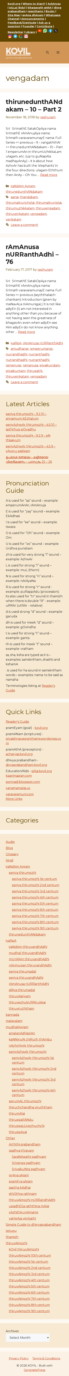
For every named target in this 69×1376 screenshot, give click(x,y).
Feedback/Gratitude (22, 22)
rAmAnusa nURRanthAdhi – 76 (32, 254)
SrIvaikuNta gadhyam (28, 1169)
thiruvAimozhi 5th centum (29, 1286)
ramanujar (14, 365)
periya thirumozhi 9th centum (35, 928)
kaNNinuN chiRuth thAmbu (30, 1039)
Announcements (32, 18)
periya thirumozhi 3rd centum (35, 891)
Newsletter (15, 32)
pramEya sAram (21, 1181)
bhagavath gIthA (40, 7)
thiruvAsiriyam (20, 996)
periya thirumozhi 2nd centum (35, 885)
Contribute (44, 26)
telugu (11, 1231)
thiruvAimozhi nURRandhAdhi (32, 1200)
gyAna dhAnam (33, 15)
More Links (14, 799)
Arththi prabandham (24, 1144)
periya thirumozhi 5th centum (35, 903)
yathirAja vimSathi (22, 1218)
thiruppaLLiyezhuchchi (26, 1126)
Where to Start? (34, 3)
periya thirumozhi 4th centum (35, 897)
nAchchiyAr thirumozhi (26, 1045)
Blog (9, 848)
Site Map (14, 15)
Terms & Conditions (46, 1358)
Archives (12, 1331)
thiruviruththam (21, 1008)
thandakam (29, 197)
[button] (47, 52)
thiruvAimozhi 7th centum (29, 1299)
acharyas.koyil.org (19, 754)
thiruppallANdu (21, 1120)
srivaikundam (49, 365)
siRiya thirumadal (22, 990)
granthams (35, 11)
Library (30, 32)
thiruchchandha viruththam (30, 1107)
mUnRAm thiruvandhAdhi (29, 959)
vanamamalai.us (18, 788)
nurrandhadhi (16, 354)
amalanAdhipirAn (22, 1033)
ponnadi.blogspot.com (23, 782)
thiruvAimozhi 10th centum (30, 1255)
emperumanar (41, 349)
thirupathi (34, 371)
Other (10, 1138)
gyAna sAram (19, 1175)
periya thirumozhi (22, 873)
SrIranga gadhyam (26, 1163)
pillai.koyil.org (41, 771)
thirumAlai (17, 1113)
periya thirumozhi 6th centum (35, 910)
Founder (28, 26)
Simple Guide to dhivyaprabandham (33, 1224)
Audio (10, 842)
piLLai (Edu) (17, 7)
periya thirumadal (22, 971)
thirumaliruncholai (20, 203)
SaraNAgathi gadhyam (29, 1157)
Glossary (12, 854)
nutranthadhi (39, 360)
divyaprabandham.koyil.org (26, 765)
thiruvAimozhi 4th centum (29, 1280)
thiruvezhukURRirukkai (27, 1002)
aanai (15, 197)
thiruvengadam (48, 208)
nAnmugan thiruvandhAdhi (30, 965)
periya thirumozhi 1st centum (34, 879)
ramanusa (30, 365)
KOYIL (18, 50)
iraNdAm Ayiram (23, 186)
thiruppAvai (18, 1132)
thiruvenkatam (17, 214)
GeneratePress (34, 1370)
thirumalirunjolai (49, 203)
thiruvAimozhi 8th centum (29, 1305)
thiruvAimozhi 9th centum (29, 1311)
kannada (12, 1015)
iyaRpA (16, 343)
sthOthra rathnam (23, 1194)
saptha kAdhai (19, 1187)
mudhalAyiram (17, 1027)
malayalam (14, 1021)
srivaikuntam (15, 371)
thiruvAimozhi (16, 1243)
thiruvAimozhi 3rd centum (29, 1274)
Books (50, 11)
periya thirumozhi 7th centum (35, 916)
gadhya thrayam (21, 1150)
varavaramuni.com (20, 794)
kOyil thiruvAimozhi (24, 1249)
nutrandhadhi (16, 360)
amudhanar (20, 349)
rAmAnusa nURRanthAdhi (43, 343)
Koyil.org (14, 3)
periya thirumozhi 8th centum (35, 922)
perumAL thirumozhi (25, 1101)
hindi (9, 860)
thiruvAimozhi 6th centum (29, 1292)
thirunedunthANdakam (24, 192)
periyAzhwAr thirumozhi (27, 1052)
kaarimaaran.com (19, 776)
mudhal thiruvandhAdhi (27, 953)
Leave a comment (24, 225)
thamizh (12, 1237)
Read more (48, 175)
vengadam (38, 214)
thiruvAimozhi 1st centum (28, 1262)
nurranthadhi (39, 354)
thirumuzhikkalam (20, 208)
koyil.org (41, 728)
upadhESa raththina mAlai (29, 1206)
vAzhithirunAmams (23, 1212)
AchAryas (54, 3)
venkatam (13, 219)
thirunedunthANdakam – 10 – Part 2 (34, 105)
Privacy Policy (19, 1358)
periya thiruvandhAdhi (26, 978)
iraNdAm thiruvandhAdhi (28, 947)
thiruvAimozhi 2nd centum (29, 1268)
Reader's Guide (17, 721)
